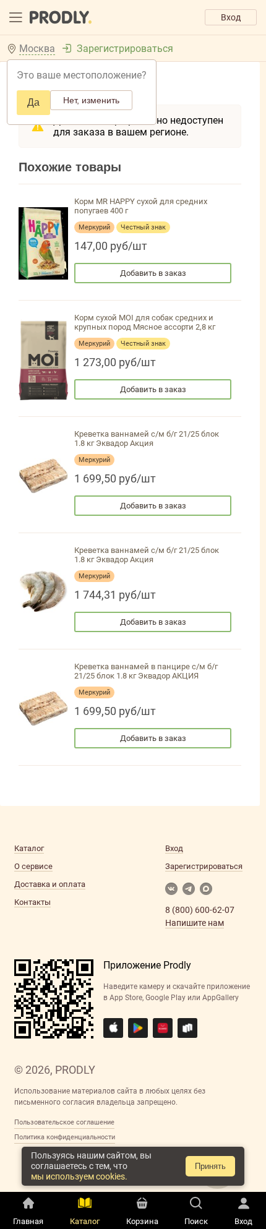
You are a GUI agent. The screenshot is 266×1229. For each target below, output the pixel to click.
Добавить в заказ (153, 273)
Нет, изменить (91, 100)
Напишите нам (194, 923)
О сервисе (33, 866)
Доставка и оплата (49, 884)
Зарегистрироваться (125, 48)
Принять (210, 1166)
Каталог (29, 848)
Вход (231, 17)
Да (33, 102)
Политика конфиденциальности (64, 1137)
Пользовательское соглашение (64, 1122)
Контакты (32, 902)
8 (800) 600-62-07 (199, 910)
